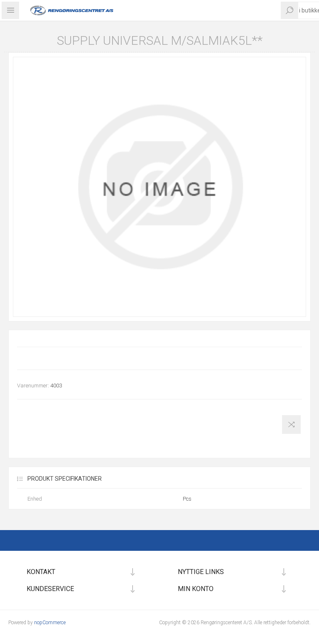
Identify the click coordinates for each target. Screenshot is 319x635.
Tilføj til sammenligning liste (291, 424)
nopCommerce (50, 622)
